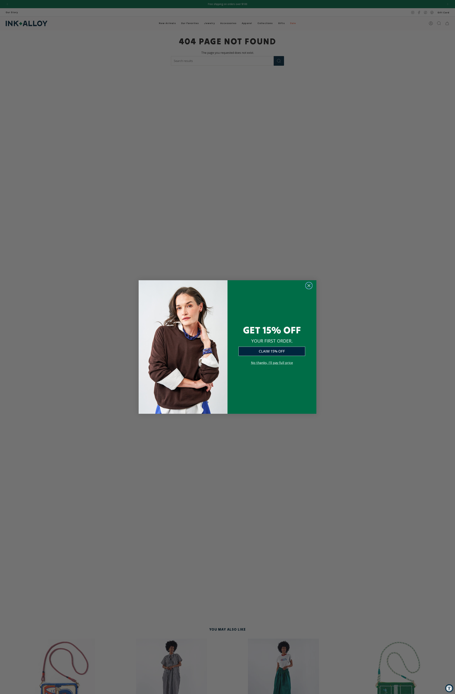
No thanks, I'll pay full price (272, 363)
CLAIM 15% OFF (272, 351)
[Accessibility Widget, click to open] (449, 688)
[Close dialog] (309, 285)
